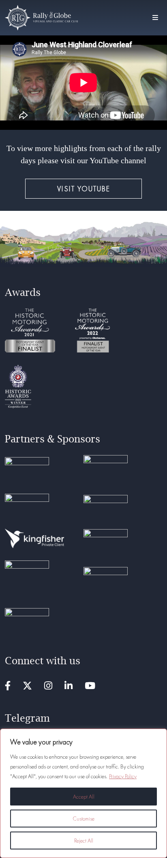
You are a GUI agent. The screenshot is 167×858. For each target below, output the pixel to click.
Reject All (83, 840)
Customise (83, 818)
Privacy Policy (123, 776)
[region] (83, 793)
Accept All (83, 796)
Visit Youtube (83, 188)
